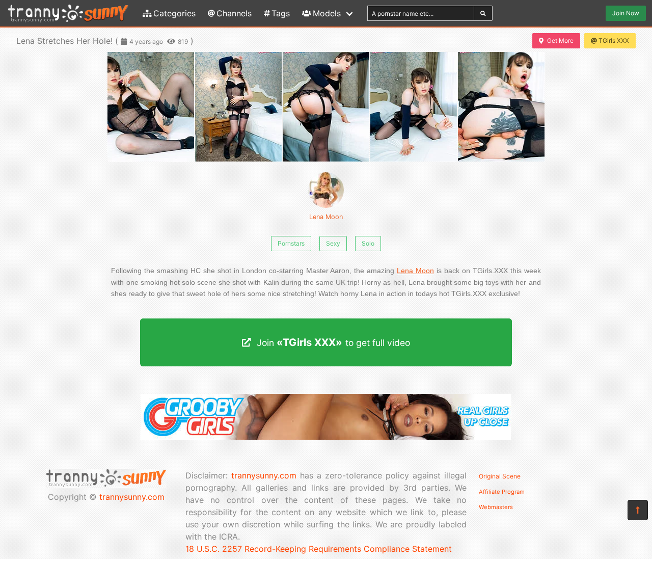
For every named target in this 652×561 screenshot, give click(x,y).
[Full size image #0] (150, 107)
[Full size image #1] (238, 107)
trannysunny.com (132, 497)
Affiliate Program (502, 491)
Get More (560, 40)
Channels (234, 13)
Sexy (333, 243)
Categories (174, 13)
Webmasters (496, 507)
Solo (368, 243)
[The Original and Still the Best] (326, 437)
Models (327, 13)
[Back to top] (638, 510)
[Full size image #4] (501, 107)
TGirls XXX (614, 40)
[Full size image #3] (413, 107)
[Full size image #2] (326, 107)
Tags (280, 13)
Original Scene (500, 476)
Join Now (625, 13)
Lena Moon (326, 217)
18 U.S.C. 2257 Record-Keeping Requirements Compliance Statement (318, 549)
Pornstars (291, 243)
